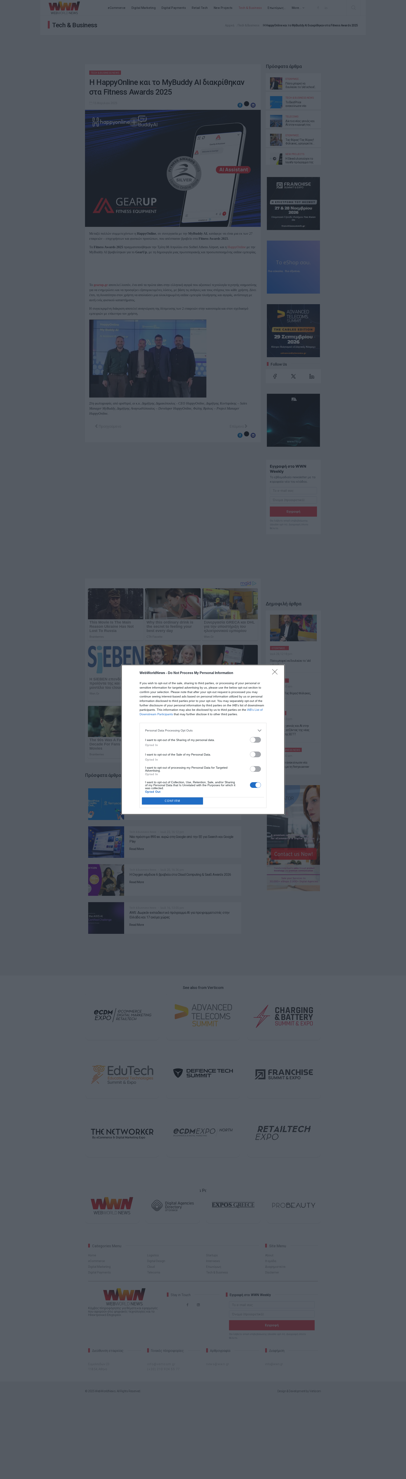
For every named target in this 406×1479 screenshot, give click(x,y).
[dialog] (203, 739)
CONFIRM (172, 800)
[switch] (255, 740)
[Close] (276, 673)
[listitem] (203, 730)
